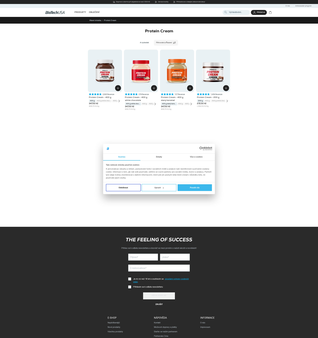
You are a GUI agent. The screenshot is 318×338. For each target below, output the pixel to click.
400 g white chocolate (104, 101)
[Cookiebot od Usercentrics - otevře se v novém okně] (201, 148)
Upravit (157, 188)
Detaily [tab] (159, 157)
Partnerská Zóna (161, 336)
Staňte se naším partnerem (165, 331)
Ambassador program (303, 6)
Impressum (205, 327)
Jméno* (165, 257)
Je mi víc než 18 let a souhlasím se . (161, 280)
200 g (200, 101)
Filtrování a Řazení (164, 43)
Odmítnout (123, 188)
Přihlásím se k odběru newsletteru (148, 287)
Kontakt (157, 322)
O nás (287, 6)
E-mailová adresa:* (138, 268)
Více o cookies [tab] (196, 157)
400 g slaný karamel (169, 104)
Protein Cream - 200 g (208, 98)
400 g (92, 101)
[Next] (119, 101)
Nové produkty (114, 327)
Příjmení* (134, 257)
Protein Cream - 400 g (100, 98)
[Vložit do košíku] (118, 88)
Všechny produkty (115, 331)
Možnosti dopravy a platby (165, 327)
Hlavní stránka (95, 20)
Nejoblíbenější (114, 322)
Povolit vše (194, 188)
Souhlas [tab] (121, 157)
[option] (92, 101)
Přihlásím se (159, 296)
